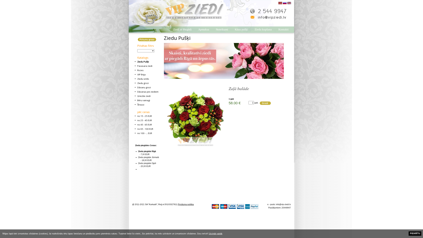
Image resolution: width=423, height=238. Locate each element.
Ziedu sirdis (143, 78)
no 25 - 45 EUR (144, 120)
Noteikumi (222, 29)
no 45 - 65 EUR (144, 124)
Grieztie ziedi (144, 96)
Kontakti (283, 29)
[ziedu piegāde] (176, 10)
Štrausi (140, 104)
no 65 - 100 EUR (145, 128)
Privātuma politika (186, 204)
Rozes (140, 70)
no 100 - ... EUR (144, 133)
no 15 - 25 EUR (144, 116)
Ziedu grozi (143, 83)
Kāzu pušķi (241, 29)
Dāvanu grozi (144, 87)
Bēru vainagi (143, 100)
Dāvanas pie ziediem (147, 91)
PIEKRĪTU (415, 233)
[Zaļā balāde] (195, 147)
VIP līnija (141, 74)
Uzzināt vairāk (215, 233)
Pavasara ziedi (144, 65)
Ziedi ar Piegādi (182, 29)
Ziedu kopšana (263, 29)
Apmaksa (203, 29)
